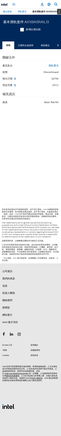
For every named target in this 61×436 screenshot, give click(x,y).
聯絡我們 (7, 300)
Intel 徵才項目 (10, 322)
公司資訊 (7, 271)
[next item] (59, 11)
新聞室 (6, 307)
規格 (8, 45)
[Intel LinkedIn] (11, 334)
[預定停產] (15, 85)
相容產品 (45, 45)
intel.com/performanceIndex (16, 373)
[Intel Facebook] (3, 334)
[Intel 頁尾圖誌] (8, 406)
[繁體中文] (49, 4)
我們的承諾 (8, 278)
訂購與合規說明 (25, 45)
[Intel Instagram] (19, 334)
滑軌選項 (53, 65)
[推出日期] (15, 78)
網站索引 (7, 314)
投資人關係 (8, 293)
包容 (4, 285)
